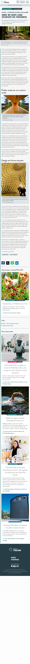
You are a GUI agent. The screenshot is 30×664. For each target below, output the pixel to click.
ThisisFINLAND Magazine (8, 433)
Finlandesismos (18, 489)
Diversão (12, 431)
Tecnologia (5, 384)
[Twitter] (14, 566)
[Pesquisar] (18, 2)
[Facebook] (12, 566)
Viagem (19, 313)
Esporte (16, 431)
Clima (6, 538)
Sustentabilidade (6, 491)
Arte (6, 489)
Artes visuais (7, 382)
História (21, 382)
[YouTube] (16, 566)
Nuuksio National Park (8, 326)
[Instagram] (18, 566)
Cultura (12, 382)
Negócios (22, 538)
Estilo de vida (21, 431)
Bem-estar (7, 313)
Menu (27, 2)
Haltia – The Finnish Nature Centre (11, 323)
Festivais (17, 382)
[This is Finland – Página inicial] (5, 1)
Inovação (25, 382)
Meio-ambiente (13, 254)
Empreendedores (11, 489)
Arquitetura (5, 254)
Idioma (22, 2)
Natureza (24, 489)
